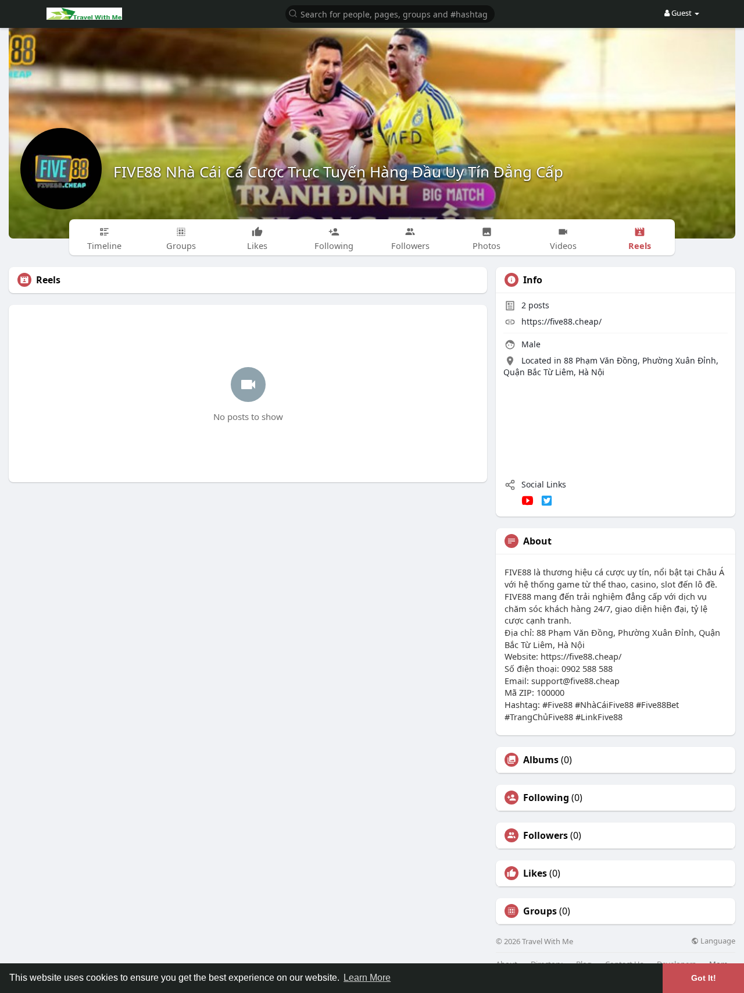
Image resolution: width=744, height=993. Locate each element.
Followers (545, 835)
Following (546, 797)
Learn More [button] (367, 978)
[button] (390, 13)
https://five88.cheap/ (561, 321)
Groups (540, 911)
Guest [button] (681, 13)
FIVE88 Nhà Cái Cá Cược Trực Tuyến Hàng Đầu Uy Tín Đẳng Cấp (338, 171)
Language (717, 941)
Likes (535, 873)
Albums (541, 759)
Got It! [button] (703, 978)
